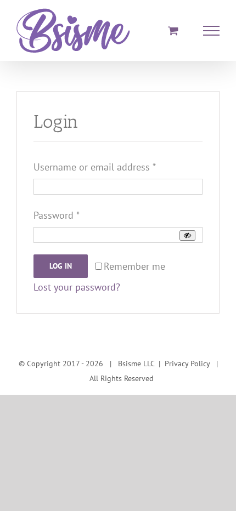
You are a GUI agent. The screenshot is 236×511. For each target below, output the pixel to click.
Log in (60, 266)
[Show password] (187, 235)
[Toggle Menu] (211, 31)
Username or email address (94, 167)
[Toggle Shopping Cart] (173, 30)
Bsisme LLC (136, 363)
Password (56, 215)
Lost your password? (76, 287)
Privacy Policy (187, 363)
